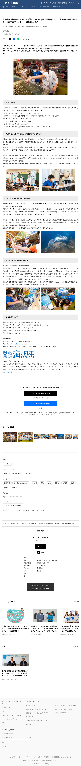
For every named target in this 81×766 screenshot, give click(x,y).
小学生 (6, 487)
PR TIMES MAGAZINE (32, 717)
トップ (5, 523)
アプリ (27, 7)
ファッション (55, 7)
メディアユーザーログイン (40, 393)
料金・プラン (5, 711)
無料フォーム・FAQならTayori (63, 709)
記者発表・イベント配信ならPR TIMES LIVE (38, 713)
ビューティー (44, 7)
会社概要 (12, 757)
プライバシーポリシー (24, 757)
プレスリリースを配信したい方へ (11, 719)
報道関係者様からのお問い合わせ (61, 757)
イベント (7, 464)
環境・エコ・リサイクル (12, 473)
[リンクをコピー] (27, 39)
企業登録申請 (62, 3)
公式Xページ (5, 742)
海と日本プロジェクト (21, 483)
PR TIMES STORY (30, 705)
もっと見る (75, 601)
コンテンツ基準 (37, 757)
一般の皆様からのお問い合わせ (49, 760)
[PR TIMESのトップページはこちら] (11, 2)
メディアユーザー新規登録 (40, 404)
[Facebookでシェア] (14, 39)
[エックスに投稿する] (10, 39)
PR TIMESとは (6, 708)
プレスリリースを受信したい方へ (11, 715)
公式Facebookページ (8, 733)
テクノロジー (10, 7)
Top (3, 7)
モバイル (20, 7)
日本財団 (7, 483)
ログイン (72, 3)
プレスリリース (15, 523)
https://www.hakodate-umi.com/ (16, 344)
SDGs (49, 483)
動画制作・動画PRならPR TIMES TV (36, 709)
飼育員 (65, 483)
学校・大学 (28, 473)
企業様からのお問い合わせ (30, 760)
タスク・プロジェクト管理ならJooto (65, 705)
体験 (72, 483)
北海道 (34, 483)
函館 (42, 483)
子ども (14, 487)
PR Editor (28, 724)
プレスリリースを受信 (48, 3)
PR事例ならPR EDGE (61, 713)
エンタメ (35, 7)
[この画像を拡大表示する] (10, 437)
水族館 (57, 483)
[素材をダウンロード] (23, 39)
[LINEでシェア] (18, 39)
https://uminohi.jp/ (8, 372)
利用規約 (46, 757)
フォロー (40, 546)
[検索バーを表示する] (77, 2)
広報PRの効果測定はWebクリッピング (36, 720)
